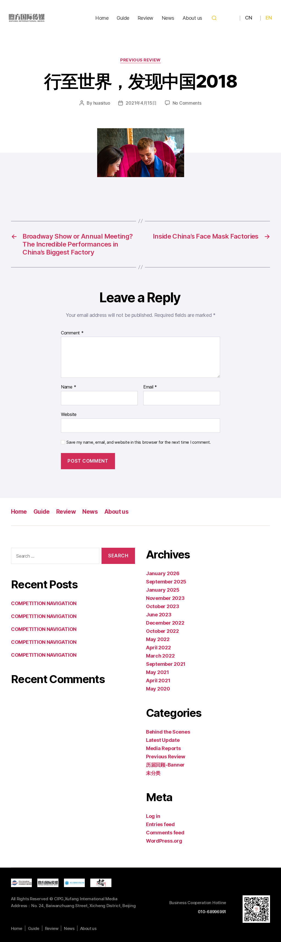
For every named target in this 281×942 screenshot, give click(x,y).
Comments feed (165, 832)
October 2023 (162, 606)
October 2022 (162, 631)
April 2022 (158, 647)
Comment (72, 333)
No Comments (187, 103)
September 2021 (166, 664)
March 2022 (160, 656)
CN (248, 18)
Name (68, 387)
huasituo (101, 103)
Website (69, 414)
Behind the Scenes (168, 732)
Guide (123, 18)
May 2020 (158, 689)
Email (150, 387)
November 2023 (165, 598)
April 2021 (158, 680)
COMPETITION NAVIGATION (44, 603)
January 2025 (162, 590)
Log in (153, 816)
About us (192, 18)
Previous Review (140, 60)
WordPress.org (164, 841)
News (168, 18)
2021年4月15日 (141, 103)
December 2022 (165, 623)
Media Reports (163, 748)
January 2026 (162, 573)
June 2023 (159, 614)
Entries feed (160, 824)
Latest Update (163, 740)
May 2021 (157, 672)
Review (145, 18)
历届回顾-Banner (165, 765)
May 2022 (158, 639)
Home (101, 18)
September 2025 (166, 582)
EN (269, 18)
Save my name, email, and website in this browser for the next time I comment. (138, 442)
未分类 (153, 773)
